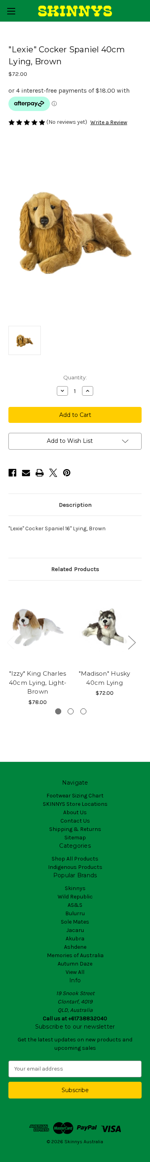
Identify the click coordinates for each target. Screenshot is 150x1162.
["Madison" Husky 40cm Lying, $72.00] (104, 627)
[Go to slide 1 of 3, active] (58, 711)
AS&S (75, 905)
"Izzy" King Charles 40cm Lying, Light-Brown (38, 682)
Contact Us (75, 820)
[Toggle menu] (11, 11)
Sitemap (75, 837)
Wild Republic (75, 896)
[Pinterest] (67, 472)
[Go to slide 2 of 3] (71, 711)
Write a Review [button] (108, 122)
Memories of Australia (75, 955)
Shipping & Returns (75, 829)
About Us (75, 812)
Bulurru (75, 913)
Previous (10, 642)
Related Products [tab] (75, 569)
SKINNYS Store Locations (75, 804)
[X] (53, 472)
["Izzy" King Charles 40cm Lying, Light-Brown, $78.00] (38, 627)
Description (75, 504)
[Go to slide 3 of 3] (83, 711)
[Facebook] (12, 472)
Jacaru (75, 930)
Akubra (75, 938)
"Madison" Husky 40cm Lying (104, 678)
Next (132, 642)
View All (75, 972)
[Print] (40, 472)
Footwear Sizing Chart (75, 795)
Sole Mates (75, 921)
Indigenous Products (75, 867)
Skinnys (75, 888)
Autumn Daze (75, 963)
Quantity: (75, 377)
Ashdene (75, 947)
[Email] (26, 472)
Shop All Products (75, 858)
